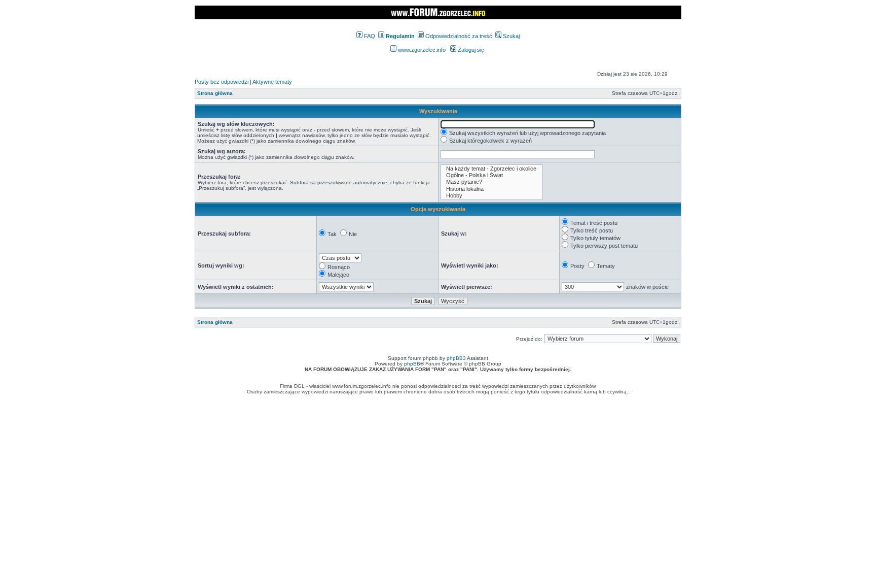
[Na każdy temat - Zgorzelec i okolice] (492, 168)
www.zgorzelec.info (421, 50)
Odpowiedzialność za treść (458, 36)
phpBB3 (456, 358)
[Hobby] (492, 195)
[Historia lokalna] (492, 189)
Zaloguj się (470, 50)
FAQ (368, 36)
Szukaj (510, 36)
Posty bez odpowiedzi (221, 82)
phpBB (412, 363)
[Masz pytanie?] (492, 182)
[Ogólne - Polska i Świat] (492, 175)
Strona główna (215, 93)
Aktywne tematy (272, 82)
